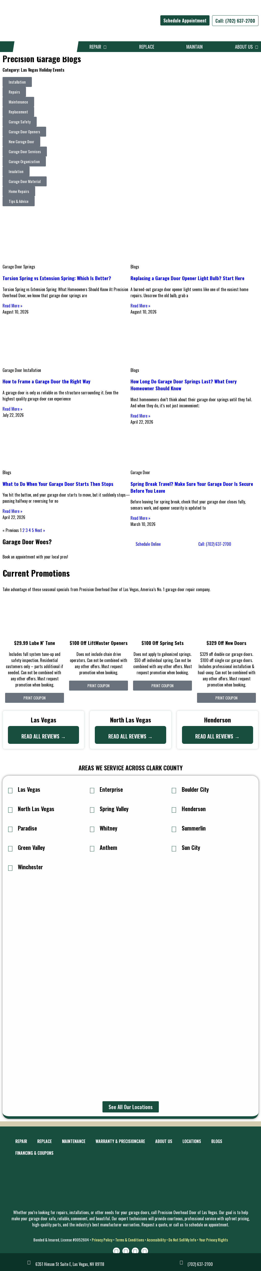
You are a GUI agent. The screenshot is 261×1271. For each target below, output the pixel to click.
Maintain (194, 46)
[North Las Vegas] (10, 809)
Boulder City (195, 789)
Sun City (191, 847)
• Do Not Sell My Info (181, 1239)
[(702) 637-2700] (181, 1262)
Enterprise (111, 789)
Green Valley (31, 847)
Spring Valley (114, 809)
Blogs (216, 1141)
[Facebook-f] (125, 1251)
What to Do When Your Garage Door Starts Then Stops (58, 483)
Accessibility (156, 1239)
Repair (96, 46)
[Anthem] (92, 848)
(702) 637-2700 (200, 1264)
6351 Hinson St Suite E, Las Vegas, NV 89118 (69, 1264)
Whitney (108, 828)
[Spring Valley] (92, 809)
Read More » (12, 306)
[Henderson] (174, 809)
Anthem (108, 847)
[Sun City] (174, 848)
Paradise (27, 828)
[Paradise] (10, 829)
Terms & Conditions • (131, 1239)
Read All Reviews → (43, 736)
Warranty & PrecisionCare (120, 1141)
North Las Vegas (36, 809)
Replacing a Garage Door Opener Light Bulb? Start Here (187, 278)
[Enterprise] (92, 790)
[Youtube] (144, 1251)
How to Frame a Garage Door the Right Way (46, 381)
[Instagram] (116, 1251)
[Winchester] (10, 867)
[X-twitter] (135, 1251)
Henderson (194, 809)
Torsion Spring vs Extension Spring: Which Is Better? (57, 278)
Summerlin (194, 828)
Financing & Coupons (34, 1153)
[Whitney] (92, 829)
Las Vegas (29, 789)
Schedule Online (148, 544)
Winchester (30, 867)
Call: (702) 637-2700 (235, 20)
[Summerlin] (174, 829)
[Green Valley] (10, 848)
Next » (40, 530)
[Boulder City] (174, 790)
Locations (191, 1141)
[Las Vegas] (10, 790)
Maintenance (73, 1141)
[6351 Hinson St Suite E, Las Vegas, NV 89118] (29, 1262)
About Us (245, 46)
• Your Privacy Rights (212, 1239)
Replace (146, 46)
